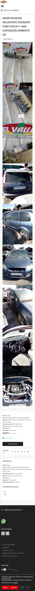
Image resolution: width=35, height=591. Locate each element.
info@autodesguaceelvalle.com (13, 510)
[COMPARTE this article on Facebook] (12, 451)
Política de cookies (8, 550)
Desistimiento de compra (10, 556)
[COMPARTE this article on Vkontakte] (25, 451)
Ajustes (22, 587)
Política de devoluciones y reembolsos (13, 553)
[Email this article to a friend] (28, 451)
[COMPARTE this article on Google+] (18, 451)
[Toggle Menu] (2, 6)
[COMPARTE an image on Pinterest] (21, 451)
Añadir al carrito (12, 444)
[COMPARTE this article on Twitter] (15, 451)
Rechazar (14, 587)
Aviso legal (6, 547)
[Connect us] (3, 533)
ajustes (15, 583)
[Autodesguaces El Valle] (9, 2)
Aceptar (5, 587)
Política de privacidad (9, 544)
